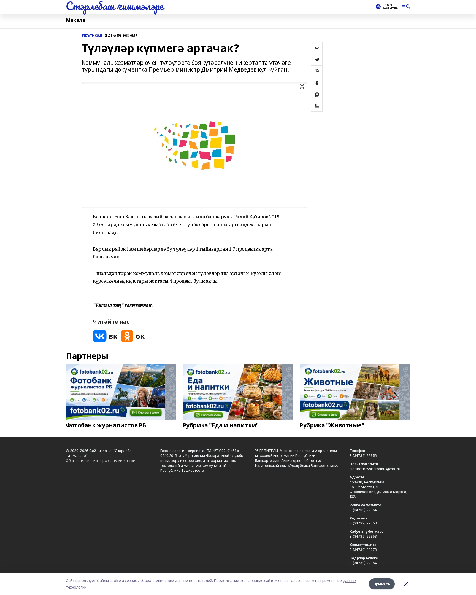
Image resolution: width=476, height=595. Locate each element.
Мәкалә (75, 20)
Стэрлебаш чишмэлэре (114, 5)
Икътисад (92, 35)
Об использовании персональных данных (101, 460)
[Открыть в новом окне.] (105, 336)
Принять (381, 583)
